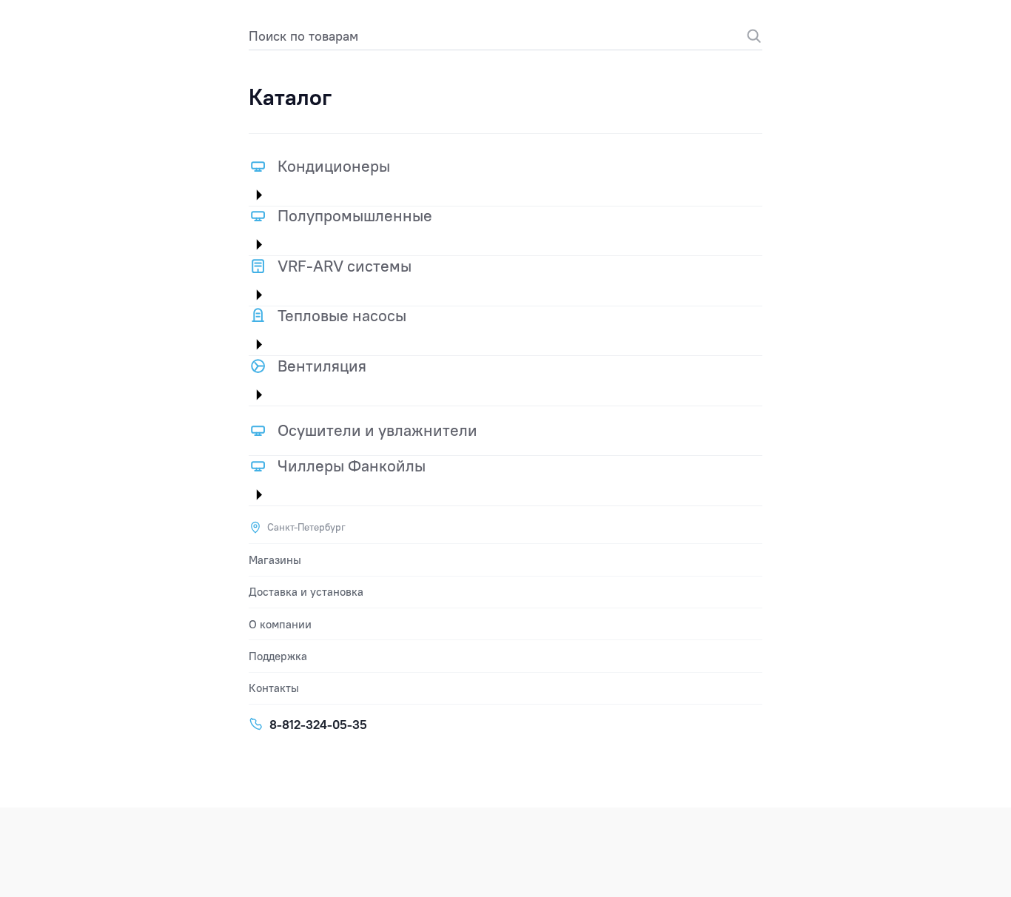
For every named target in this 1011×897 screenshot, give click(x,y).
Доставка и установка (306, 592)
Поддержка (278, 656)
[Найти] (746, 35)
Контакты (274, 688)
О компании (280, 624)
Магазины (275, 560)
